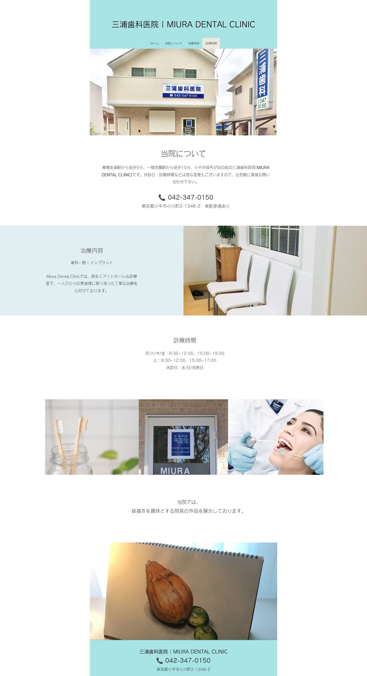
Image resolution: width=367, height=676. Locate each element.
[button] (183, 591)
